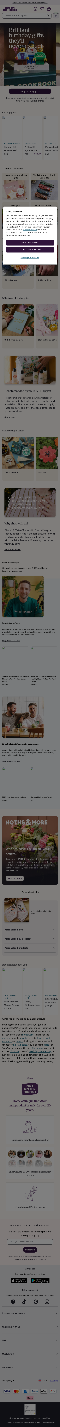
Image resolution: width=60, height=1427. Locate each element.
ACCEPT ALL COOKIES (30, 243)
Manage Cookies (30, 257)
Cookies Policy (30, 229)
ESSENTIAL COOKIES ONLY (30, 250)
